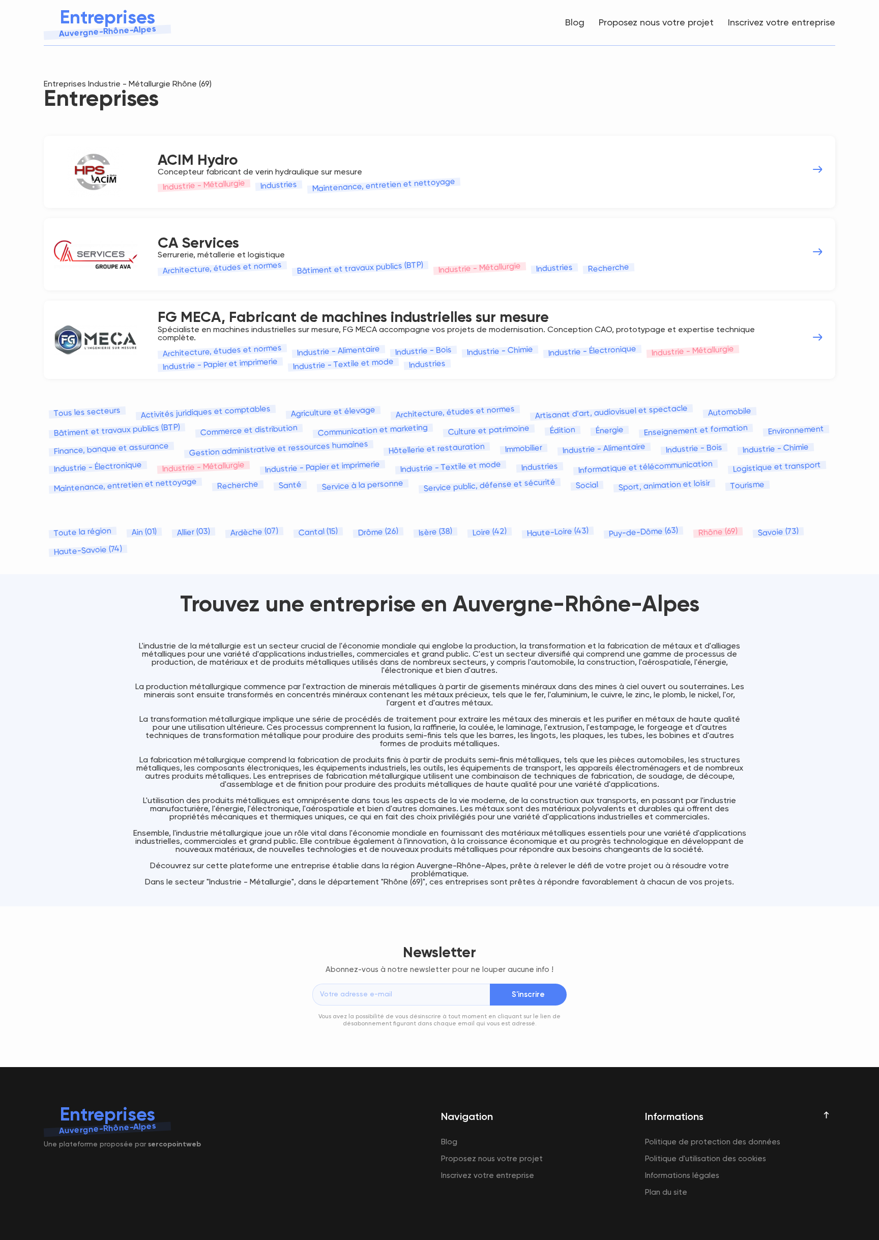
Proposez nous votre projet (656, 22)
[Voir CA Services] (817, 252)
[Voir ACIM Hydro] (817, 169)
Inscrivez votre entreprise (781, 22)
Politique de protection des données (712, 1142)
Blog (574, 22)
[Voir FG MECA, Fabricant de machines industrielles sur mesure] (817, 337)
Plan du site (666, 1192)
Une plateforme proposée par (122, 1144)
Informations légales (682, 1175)
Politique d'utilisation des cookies (705, 1159)
